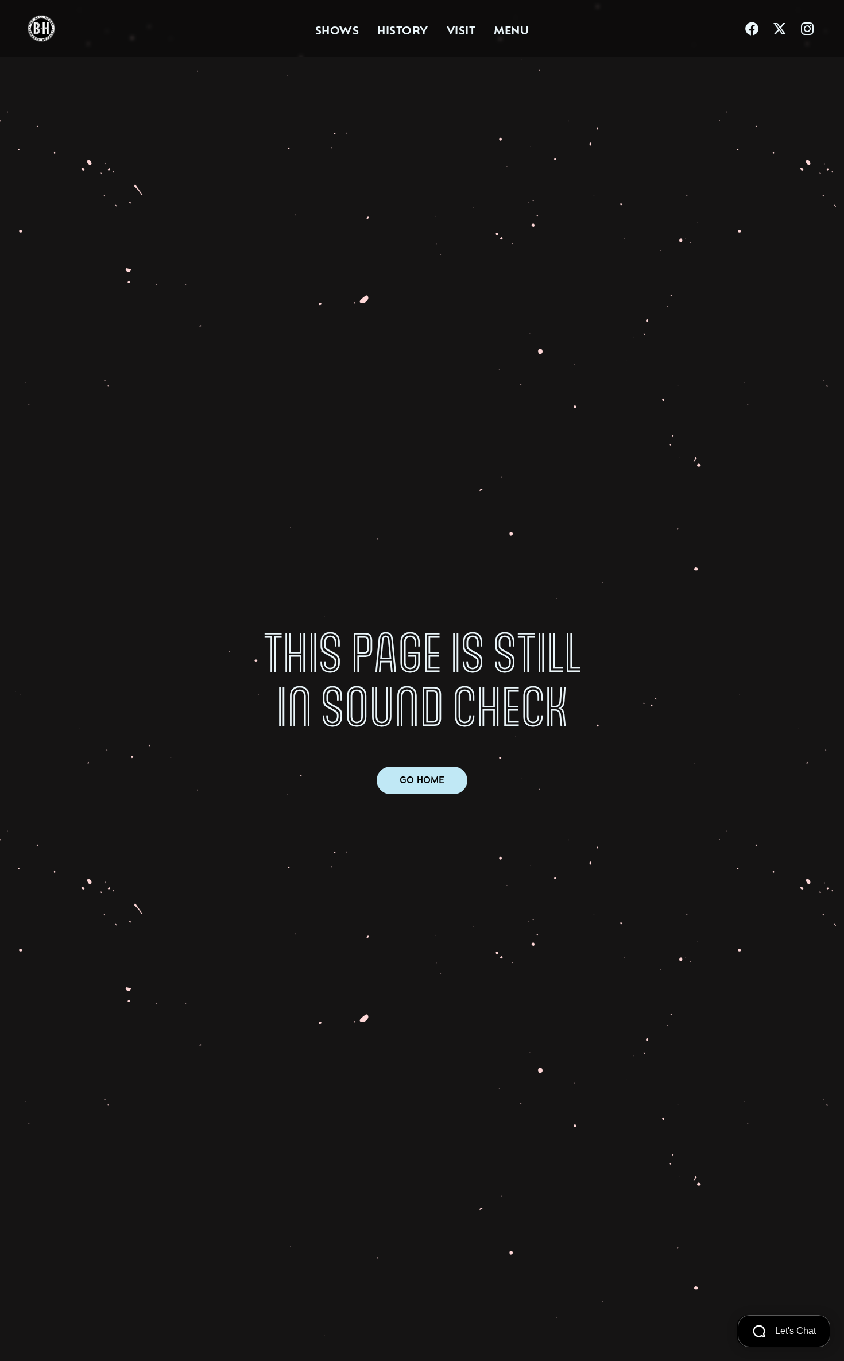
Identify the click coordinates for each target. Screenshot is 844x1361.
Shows (337, 28)
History (402, 28)
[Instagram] (807, 29)
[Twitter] (780, 29)
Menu (511, 28)
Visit (461, 28)
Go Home (422, 780)
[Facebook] (752, 29)
